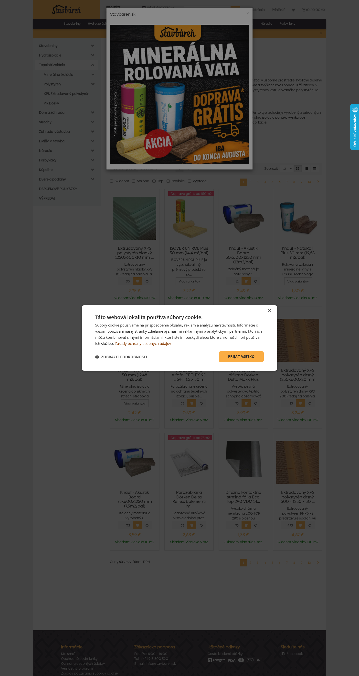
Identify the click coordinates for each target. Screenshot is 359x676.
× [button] (269, 311)
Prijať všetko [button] (241, 356)
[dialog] (179, 338)
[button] (121, 357)
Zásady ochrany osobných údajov (143, 343)
